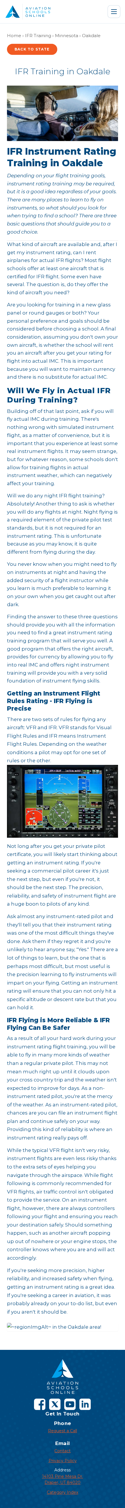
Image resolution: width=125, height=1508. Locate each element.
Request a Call (62, 1430)
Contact (62, 1450)
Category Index (62, 1492)
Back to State (32, 49)
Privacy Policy (63, 1460)
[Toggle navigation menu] (114, 11)
